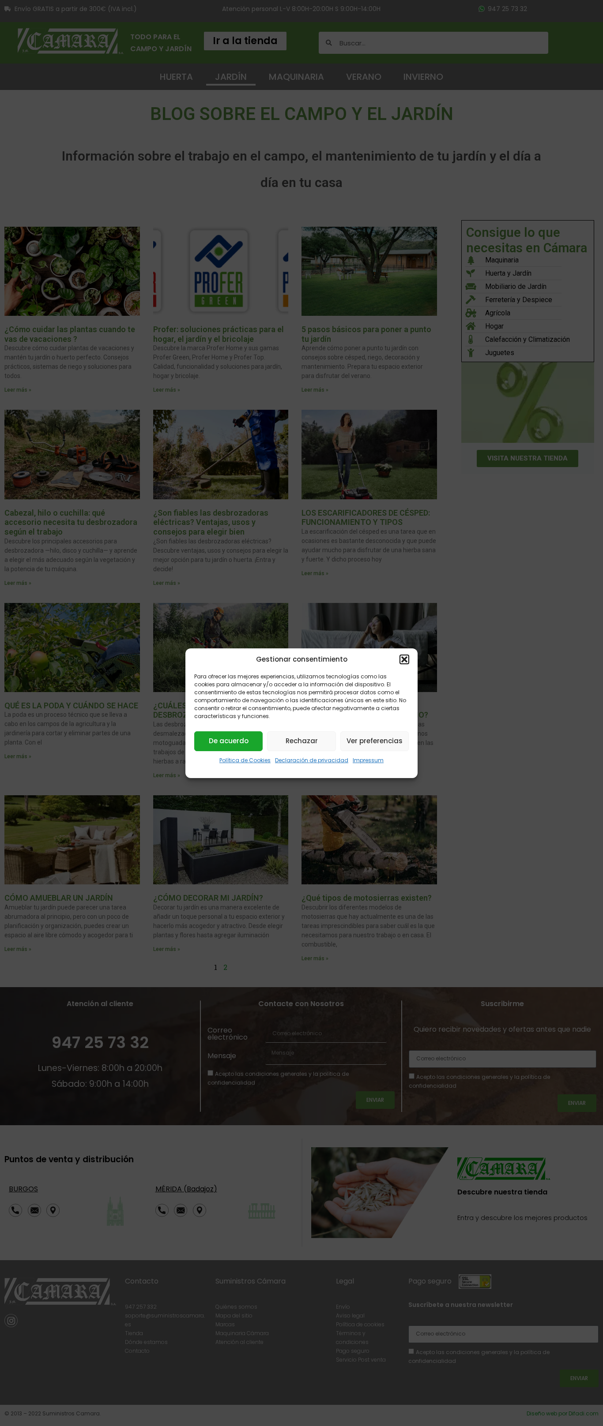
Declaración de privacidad (311, 760)
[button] (404, 659)
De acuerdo (229, 740)
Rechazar (302, 740)
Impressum (368, 760)
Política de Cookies (245, 760)
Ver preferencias (375, 740)
